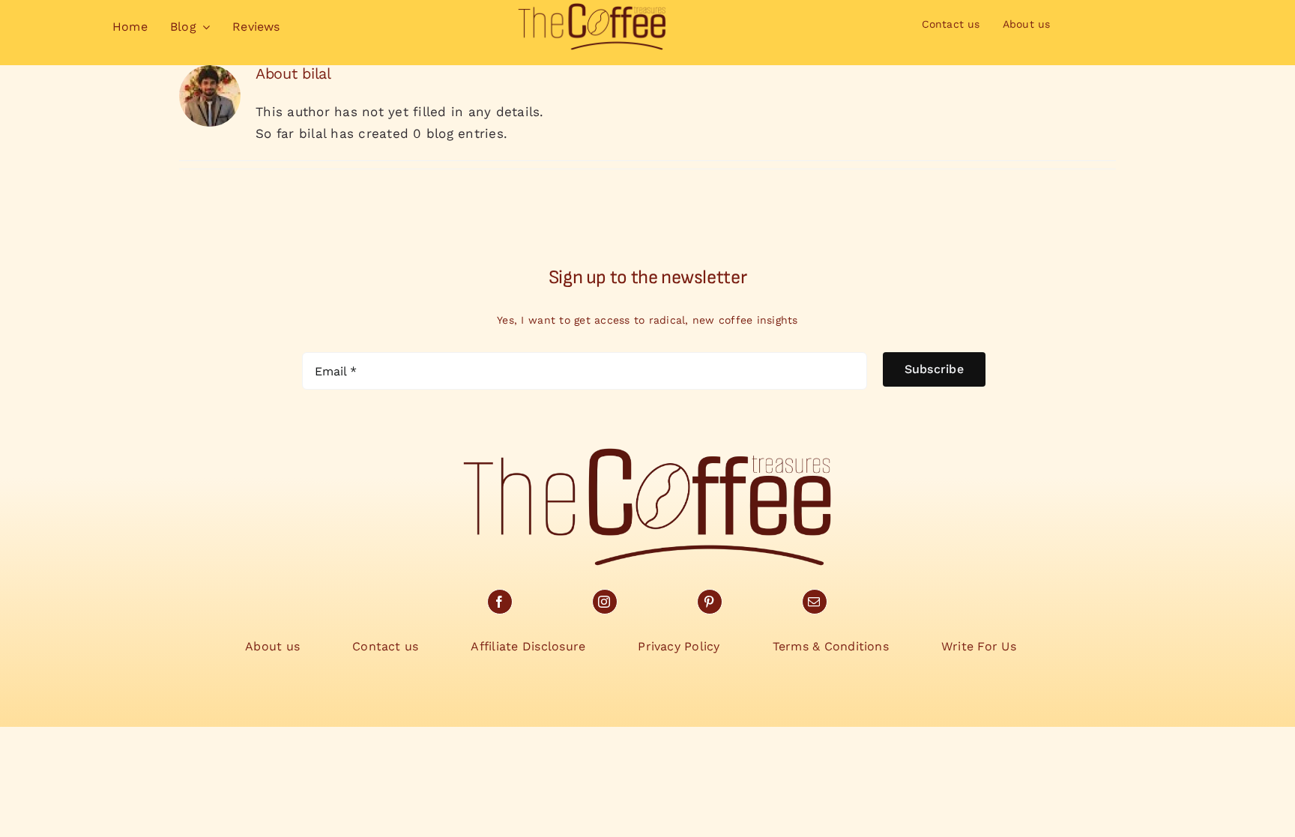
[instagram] (605, 601)
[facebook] (500, 601)
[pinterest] (709, 601)
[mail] (814, 601)
